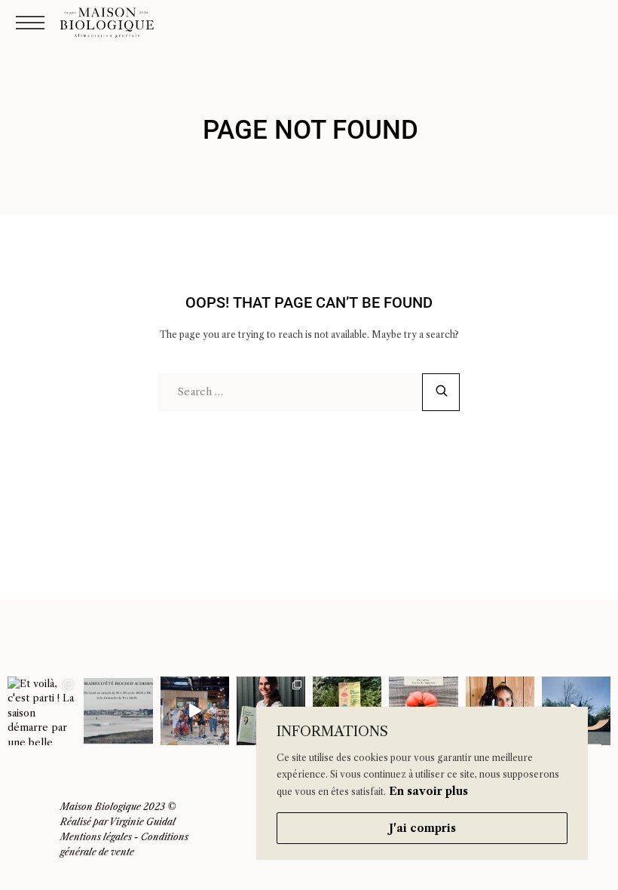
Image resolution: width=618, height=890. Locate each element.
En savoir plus (428, 791)
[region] (422, 783)
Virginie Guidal (142, 821)
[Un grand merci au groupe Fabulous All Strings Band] (195, 711)
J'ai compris (422, 828)
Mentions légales (96, 836)
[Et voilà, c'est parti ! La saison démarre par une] (42, 711)
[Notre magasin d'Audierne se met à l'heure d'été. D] (118, 711)
